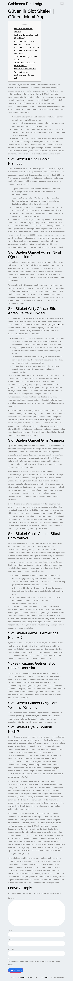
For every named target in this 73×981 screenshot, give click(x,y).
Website (11, 949)
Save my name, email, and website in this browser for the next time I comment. (34, 963)
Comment (12, 898)
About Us (21, 977)
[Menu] (62, 3)
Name (11, 930)
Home (13, 977)
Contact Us (44, 977)
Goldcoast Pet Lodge (25, 4)
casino (59, 325)
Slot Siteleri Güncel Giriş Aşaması (26, 47)
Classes (31, 977)
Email (10, 940)
